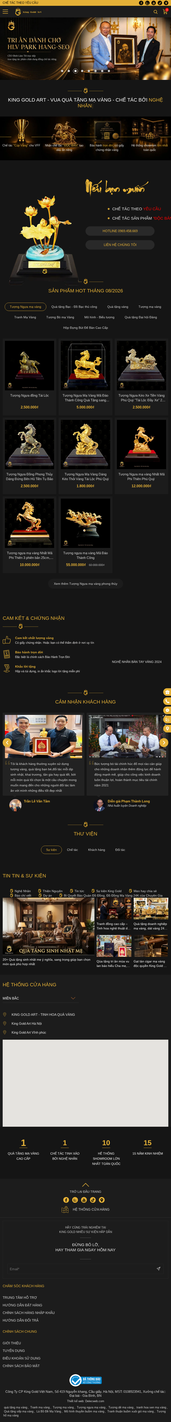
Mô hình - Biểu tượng (99, 311)
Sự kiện (51, 844)
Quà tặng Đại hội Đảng (141, 311)
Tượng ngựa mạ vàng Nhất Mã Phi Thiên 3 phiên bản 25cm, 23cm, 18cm (29, 549)
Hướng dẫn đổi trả (21, 1314)
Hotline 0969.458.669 (120, 225)
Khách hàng (96, 844)
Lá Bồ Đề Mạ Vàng (49, 1405)
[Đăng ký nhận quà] (167, 692)
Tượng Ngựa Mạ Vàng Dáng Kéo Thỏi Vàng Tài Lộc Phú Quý (85, 470)
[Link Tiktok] (160, 3)
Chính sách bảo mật (21, 1360)
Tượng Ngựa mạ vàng (25, 301)
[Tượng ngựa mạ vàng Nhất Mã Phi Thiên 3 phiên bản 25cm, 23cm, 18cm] (29, 517)
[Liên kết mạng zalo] (167, 719)
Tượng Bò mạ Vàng (60, 311)
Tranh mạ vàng (40, 1401)
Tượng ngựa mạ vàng (91, 1401)
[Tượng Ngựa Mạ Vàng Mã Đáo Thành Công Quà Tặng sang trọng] (85, 359)
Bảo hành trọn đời (29, 646)
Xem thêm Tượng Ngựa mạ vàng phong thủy (85, 578)
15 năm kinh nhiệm (147, 1147)
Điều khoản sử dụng (22, 1352)
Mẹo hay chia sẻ (145, 885)
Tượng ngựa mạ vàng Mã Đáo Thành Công (85, 549)
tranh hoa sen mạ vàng (151, 1401)
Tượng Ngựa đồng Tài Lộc (29, 389)
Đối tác (120, 844)
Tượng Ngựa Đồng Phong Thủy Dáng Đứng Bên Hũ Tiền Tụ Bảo (29, 470)
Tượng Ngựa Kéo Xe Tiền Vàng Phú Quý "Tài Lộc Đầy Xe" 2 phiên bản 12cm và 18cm (141, 392)
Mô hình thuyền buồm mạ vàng (84, 1405)
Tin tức (79, 885)
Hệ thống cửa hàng (91, 1203)
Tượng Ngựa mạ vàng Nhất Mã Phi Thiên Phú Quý (141, 470)
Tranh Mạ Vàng (25, 311)
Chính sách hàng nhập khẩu (29, 1307)
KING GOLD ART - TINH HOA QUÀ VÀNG (43, 1009)
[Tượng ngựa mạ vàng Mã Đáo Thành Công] (85, 517)
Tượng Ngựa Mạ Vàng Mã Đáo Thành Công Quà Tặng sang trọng (85, 392)
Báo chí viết (23, 889)
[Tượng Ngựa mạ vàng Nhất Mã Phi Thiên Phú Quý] (141, 438)
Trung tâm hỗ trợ (20, 1292)
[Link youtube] (153, 3)
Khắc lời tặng (25, 660)
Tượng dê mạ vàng (120, 1401)
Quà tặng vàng (117, 301)
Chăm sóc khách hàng (23, 1280)
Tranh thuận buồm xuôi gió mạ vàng (130, 1405)
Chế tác (72, 844)
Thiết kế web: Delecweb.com (85, 1395)
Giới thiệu (12, 1337)
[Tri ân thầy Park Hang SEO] (85, 79)
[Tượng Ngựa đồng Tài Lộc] (29, 359)
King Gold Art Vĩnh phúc (29, 1027)
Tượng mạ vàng (149, 301)
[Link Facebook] (141, 3)
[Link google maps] (166, 3)
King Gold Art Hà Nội (27, 1018)
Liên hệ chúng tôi (120, 239)
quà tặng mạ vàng (15, 1401)
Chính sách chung (20, 1326)
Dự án (47, 889)
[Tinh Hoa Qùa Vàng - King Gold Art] (27, 11)
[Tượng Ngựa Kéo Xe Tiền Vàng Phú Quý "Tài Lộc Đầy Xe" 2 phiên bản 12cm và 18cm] (141, 359)
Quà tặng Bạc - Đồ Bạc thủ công (74, 301)
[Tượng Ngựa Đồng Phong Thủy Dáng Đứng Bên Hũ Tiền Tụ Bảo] (29, 438)
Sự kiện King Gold (109, 885)
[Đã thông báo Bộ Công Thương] (85, 1375)
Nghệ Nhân (23, 885)
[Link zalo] (147, 3)
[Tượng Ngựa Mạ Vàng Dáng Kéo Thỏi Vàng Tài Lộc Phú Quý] (85, 438)
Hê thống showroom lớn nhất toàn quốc (106, 1153)
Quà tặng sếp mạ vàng (18, 1405)
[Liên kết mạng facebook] (167, 710)
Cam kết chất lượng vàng (34, 632)
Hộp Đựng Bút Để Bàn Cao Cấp (85, 322)
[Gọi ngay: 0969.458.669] (167, 701)
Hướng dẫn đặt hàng (22, 1299)
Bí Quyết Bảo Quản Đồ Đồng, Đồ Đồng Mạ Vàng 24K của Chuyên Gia (113, 889)
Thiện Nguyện (53, 885)
